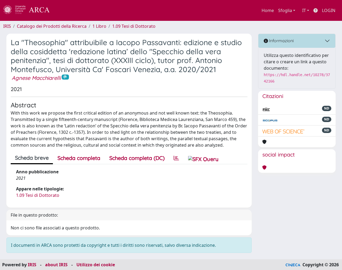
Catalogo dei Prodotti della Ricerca (52, 26)
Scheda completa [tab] (78, 158)
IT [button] (304, 10)
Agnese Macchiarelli (36, 78)
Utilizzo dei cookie (95, 265)
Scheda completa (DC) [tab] (137, 158)
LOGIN (328, 10)
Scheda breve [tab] (32, 157)
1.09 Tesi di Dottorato (134, 26)
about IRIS (56, 265)
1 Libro (99, 26)
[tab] (176, 158)
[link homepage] (29, 10)
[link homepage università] (64, 10)
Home (268, 10)
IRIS (7, 26)
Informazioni (281, 40)
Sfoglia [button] (285, 10)
